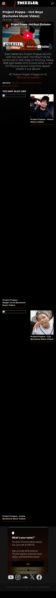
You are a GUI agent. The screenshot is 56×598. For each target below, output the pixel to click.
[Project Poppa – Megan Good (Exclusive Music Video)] (14, 196)
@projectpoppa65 (28, 77)
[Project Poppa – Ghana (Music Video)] (42, 105)
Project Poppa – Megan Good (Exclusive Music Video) (14, 302)
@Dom (17, 20)
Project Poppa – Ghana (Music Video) (41, 120)
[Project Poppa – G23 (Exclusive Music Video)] (42, 322)
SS (17, 86)
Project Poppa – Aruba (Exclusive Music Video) (13, 517)
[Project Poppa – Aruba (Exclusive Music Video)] (14, 412)
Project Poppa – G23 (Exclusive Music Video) (41, 337)
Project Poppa (19, 83)
